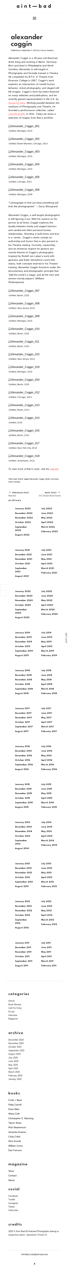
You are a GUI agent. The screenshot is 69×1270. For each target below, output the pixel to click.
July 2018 (46, 670)
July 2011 (46, 943)
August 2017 (22, 731)
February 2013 (49, 886)
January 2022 (23, 509)
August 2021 (22, 576)
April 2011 (46, 956)
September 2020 (16, 1050)
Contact (12, 1175)
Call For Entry (15, 1008)
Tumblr (11, 1199)
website (54, 469)
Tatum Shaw (14, 1122)
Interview (12, 1015)
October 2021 (22, 564)
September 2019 (24, 651)
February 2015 (49, 807)
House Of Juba (16, 103)
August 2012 (22, 928)
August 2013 (21, 886)
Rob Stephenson (17, 1127)
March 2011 (47, 961)
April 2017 (46, 722)
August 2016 (22, 769)
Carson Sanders (47, 50)
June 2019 (46, 637)
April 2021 (46, 564)
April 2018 (46, 684)
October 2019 (22, 646)
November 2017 (23, 718)
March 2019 (47, 651)
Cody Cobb (14, 1136)
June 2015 (46, 789)
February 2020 (49, 614)
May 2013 (46, 873)
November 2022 (24, 518)
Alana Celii (14, 1113)
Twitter (11, 1206)
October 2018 (22, 684)
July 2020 (46, 591)
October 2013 (22, 877)
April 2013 (46, 877)
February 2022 (49, 531)
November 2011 (23, 952)
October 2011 (22, 956)
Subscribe (13, 1210)
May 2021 (46, 559)
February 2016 (49, 769)
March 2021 (47, 568)
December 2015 (23, 789)
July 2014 (46, 822)
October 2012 (22, 915)
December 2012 (23, 906)
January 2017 (22, 708)
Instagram (13, 1203)
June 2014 (46, 827)
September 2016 (24, 765)
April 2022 (47, 522)
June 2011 (46, 947)
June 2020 (47, 596)
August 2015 (21, 807)
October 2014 (22, 836)
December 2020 (23, 596)
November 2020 (24, 600)
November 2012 (23, 911)
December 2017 (23, 713)
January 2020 (23, 591)
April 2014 (46, 836)
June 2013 (46, 868)
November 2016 (23, 756)
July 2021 (46, 550)
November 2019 (23, 642)
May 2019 (46, 642)
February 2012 (49, 924)
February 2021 (49, 573)
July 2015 (46, 784)
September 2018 (24, 689)
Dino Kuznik (14, 1141)
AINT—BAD (35, 6)
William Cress (15, 1145)
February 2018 (49, 693)
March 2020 (48, 610)
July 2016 (46, 746)
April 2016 (46, 760)
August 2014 (22, 848)
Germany (54, 479)
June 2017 (46, 713)
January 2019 (22, 633)
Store (11, 1171)
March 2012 (47, 920)
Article (20, 479)
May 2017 (46, 718)
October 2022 (23, 522)
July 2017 (46, 708)
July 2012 (46, 901)
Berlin (47, 479)
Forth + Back (15, 1100)
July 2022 (46, 509)
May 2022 (46, 518)
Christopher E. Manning (20, 1118)
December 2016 (23, 751)
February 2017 (49, 731)
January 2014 (22, 822)
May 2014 (46, 831)
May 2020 (46, 600)
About (11, 1180)
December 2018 (23, 675)
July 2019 (46, 633)
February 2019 (49, 655)
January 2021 (22, 550)
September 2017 (24, 727)
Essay (11, 1011)
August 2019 (22, 655)
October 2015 (22, 798)
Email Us (42, 1235)
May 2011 (46, 952)
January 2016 (22, 746)
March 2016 (47, 765)
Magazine (13, 1018)
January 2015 (22, 784)
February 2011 (48, 966)
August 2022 (22, 535)
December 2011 (23, 947)
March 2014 (47, 841)
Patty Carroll (14, 1104)
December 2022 (23, 513)
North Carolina (14, 482)
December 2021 (23, 555)
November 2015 (23, 793)
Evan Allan (13, 1109)
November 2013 (23, 873)
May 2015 (46, 793)
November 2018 (23, 680)
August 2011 (21, 966)
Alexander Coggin (37, 479)
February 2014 (49, 845)
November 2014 (23, 831)
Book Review (14, 1004)
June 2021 (46, 555)
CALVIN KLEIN (16, 114)
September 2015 (24, 803)
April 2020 (47, 605)
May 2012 (46, 911)
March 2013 (47, 882)
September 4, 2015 (29, 50)
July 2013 (46, 864)
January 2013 (22, 864)
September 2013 (24, 882)
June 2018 (46, 675)
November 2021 (23, 559)
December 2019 (23, 637)
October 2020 (23, 605)
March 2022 (48, 527)
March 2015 (47, 803)
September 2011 (23, 961)
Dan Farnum (15, 1150)
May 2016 (46, 756)
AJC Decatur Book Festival (50, 494)
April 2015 (46, 798)
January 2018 (22, 670)
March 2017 (47, 727)
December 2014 (23, 827)
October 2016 (22, 760)
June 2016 (46, 751)
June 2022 (47, 513)
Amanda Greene (17, 1132)
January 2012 (22, 901)
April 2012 (46, 915)
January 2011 (22, 943)
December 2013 (23, 868)
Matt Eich (18, 494)
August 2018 (22, 693)
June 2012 (46, 906)
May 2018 (46, 680)
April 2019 (46, 646)
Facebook (13, 1196)
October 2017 (22, 722)
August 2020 (22, 617)
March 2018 (47, 689)
